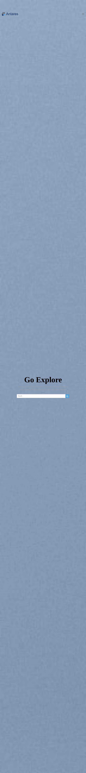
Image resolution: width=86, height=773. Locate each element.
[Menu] (83, 13)
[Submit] (67, 396)
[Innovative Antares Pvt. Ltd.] (10, 14)
